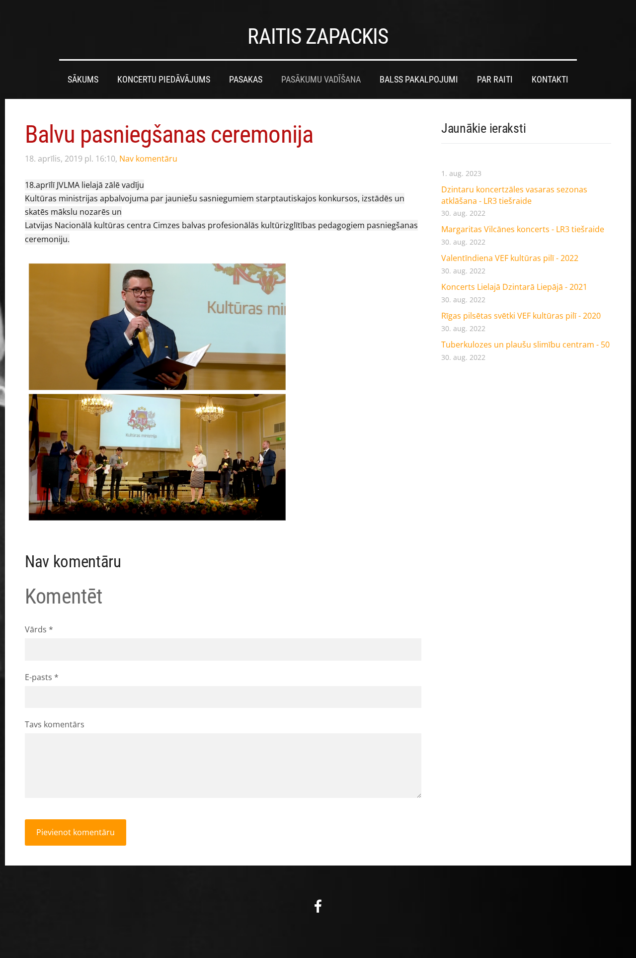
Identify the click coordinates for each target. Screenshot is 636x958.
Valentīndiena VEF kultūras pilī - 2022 (509, 258)
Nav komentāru (148, 158)
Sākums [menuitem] (83, 80)
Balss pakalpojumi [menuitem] (419, 80)
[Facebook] (318, 906)
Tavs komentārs (54, 724)
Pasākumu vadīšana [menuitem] (321, 80)
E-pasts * (42, 677)
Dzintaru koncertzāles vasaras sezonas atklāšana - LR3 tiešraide (514, 195)
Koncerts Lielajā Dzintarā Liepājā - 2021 (514, 286)
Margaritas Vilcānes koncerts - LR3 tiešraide (522, 229)
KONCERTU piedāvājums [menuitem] (163, 80)
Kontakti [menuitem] (550, 80)
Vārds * (39, 629)
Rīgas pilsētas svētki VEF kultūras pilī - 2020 (521, 315)
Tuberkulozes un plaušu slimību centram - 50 (525, 344)
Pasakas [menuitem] (245, 80)
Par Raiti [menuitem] (495, 80)
